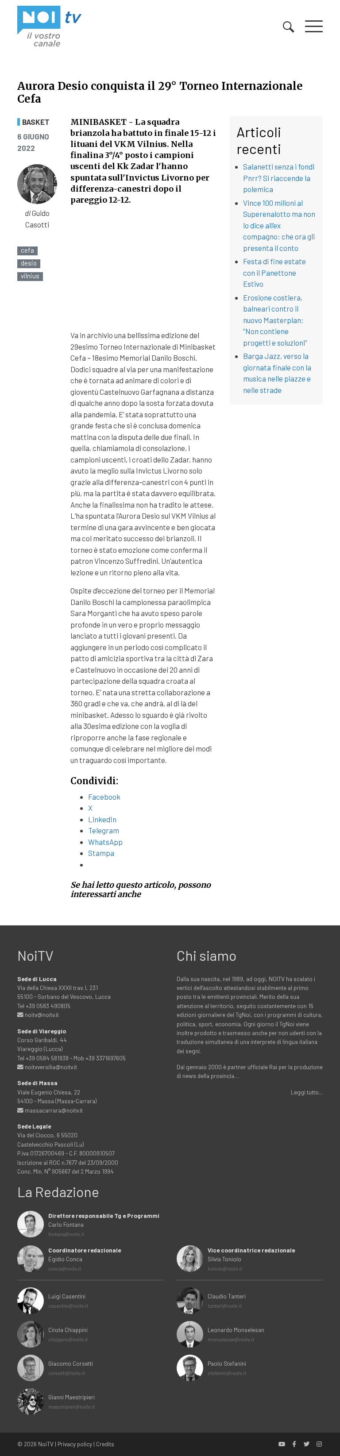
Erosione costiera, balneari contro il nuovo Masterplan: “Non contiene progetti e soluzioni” (275, 320)
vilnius (30, 276)
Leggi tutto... (307, 1092)
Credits (105, 1444)
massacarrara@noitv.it (53, 1110)
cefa (27, 250)
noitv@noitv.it (41, 1014)
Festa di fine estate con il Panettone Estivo (274, 272)
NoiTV (46, 1444)
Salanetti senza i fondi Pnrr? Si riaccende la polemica (278, 177)
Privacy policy (75, 1444)
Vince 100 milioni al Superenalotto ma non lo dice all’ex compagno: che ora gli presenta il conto (279, 225)
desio (29, 263)
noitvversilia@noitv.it (50, 1067)
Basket (36, 122)
